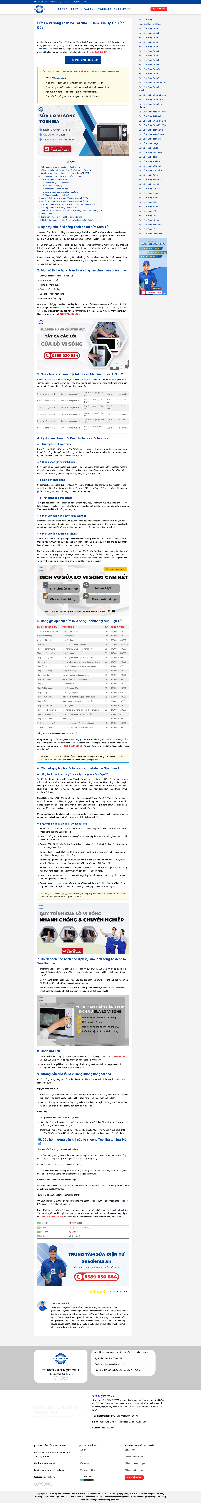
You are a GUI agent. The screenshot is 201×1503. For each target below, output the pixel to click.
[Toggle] (82, 1478)
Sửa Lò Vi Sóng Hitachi (149, 220)
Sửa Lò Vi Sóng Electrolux (150, 170)
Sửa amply (84, 1463)
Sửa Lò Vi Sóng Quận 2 (149, 33)
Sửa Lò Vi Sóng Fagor (148, 193)
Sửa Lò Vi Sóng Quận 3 (149, 37)
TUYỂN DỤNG (104, 9)
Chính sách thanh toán (134, 1470)
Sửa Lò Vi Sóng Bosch (149, 184)
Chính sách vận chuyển (135, 1463)
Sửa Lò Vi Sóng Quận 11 (150, 73)
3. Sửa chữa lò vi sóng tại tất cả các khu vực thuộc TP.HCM (64, 173)
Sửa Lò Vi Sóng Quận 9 (149, 64)
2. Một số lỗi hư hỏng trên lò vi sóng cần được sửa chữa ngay (65, 170)
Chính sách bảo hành (134, 1456)
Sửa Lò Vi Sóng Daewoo (149, 188)
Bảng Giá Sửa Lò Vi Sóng (150, 24)
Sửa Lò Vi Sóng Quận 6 (149, 51)
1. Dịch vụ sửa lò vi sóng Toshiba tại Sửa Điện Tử (59, 167)
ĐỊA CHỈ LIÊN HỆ (122, 9)
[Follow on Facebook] (56, 1378)
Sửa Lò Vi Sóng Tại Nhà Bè (151, 116)
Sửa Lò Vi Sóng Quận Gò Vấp (152, 82)
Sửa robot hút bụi (87, 1470)
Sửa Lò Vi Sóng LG (147, 229)
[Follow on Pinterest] (46, 1484)
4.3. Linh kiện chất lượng (51, 185)
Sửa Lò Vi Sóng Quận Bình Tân (152, 125)
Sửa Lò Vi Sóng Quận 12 (150, 78)
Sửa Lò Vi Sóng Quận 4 (149, 42)
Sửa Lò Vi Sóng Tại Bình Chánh (152, 112)
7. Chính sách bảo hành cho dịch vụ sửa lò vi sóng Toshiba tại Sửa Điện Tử (70, 210)
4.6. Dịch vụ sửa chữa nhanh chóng (56, 195)
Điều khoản (130, 1450)
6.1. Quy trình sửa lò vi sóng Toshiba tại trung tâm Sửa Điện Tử (68, 204)
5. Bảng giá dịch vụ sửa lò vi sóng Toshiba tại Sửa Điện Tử (63, 198)
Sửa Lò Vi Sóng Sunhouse (150, 152)
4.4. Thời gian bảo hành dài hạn (54, 189)
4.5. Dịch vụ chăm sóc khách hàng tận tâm (59, 192)
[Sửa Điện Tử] (44, 9)
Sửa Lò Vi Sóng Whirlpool (150, 166)
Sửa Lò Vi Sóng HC (147, 211)
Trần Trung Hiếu (63, 1307)
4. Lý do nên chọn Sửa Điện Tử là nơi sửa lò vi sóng (60, 176)
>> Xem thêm (87, 1476)
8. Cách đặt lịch (45, 214)
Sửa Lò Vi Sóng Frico (148, 197)
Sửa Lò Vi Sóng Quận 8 (149, 60)
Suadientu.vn (49, 1477)
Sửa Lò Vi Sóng (145, 19)
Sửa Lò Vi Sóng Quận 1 (149, 28)
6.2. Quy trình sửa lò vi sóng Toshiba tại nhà (60, 207)
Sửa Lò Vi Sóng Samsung (150, 224)
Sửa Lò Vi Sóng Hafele (149, 206)
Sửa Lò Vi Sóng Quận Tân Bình (152, 95)
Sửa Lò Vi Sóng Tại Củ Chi (150, 139)
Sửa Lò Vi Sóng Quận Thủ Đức (152, 121)
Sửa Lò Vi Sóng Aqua (148, 175)
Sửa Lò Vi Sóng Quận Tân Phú (152, 99)
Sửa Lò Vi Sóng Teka (148, 157)
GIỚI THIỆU (62, 9)
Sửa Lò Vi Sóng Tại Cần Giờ (151, 130)
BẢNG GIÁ (89, 9)
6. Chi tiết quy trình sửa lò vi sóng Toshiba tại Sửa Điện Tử (63, 201)
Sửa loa (83, 1456)
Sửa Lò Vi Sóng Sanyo (148, 143)
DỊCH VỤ (75, 9)
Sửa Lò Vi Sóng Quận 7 (149, 55)
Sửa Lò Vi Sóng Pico (148, 215)
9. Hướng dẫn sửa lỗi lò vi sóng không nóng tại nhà (60, 217)
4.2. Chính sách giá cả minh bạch (55, 182)
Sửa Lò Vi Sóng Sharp (148, 148)
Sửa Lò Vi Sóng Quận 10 (150, 69)
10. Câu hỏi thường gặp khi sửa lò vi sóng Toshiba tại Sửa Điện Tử (67, 220)
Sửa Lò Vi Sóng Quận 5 (149, 46)
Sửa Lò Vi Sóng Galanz (149, 202)
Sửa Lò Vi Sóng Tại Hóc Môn (151, 134)
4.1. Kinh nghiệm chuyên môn (54, 179)
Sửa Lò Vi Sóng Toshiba (149, 161)
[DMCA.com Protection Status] (87, 1480)
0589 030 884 (59, 78)
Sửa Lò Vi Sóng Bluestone (150, 179)
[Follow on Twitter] (41, 1484)
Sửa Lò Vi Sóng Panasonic (150, 233)
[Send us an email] (61, 1378)
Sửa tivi (83, 1450)
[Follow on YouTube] (65, 1378)
